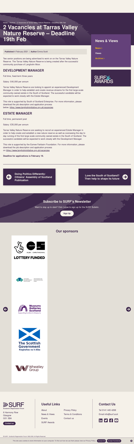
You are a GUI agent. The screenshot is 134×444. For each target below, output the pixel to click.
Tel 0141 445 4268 (107, 410)
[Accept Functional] (131, 441)
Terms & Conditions (73, 414)
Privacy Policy (70, 410)
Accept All (101, 441)
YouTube (116, 420)
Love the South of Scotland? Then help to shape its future (105, 177)
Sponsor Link (29, 250)
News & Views (48, 414)
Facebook (111, 420)
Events (44, 418)
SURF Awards (111, 78)
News (98, 48)
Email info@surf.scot (108, 414)
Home (13, 405)
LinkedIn (100, 420)
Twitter (106, 420)
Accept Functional (114, 441)
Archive (99, 58)
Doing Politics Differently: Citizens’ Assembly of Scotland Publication (29, 177)
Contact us (9, 423)
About (44, 410)
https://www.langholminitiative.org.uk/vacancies (31, 107)
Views (98, 53)
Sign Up (67, 213)
